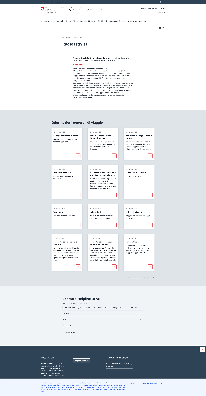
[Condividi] (164, 28)
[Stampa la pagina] (160, 28)
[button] (47, 21)
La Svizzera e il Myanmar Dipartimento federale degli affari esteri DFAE (85, 9)
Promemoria (78, 64)
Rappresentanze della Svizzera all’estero (117, 364)
